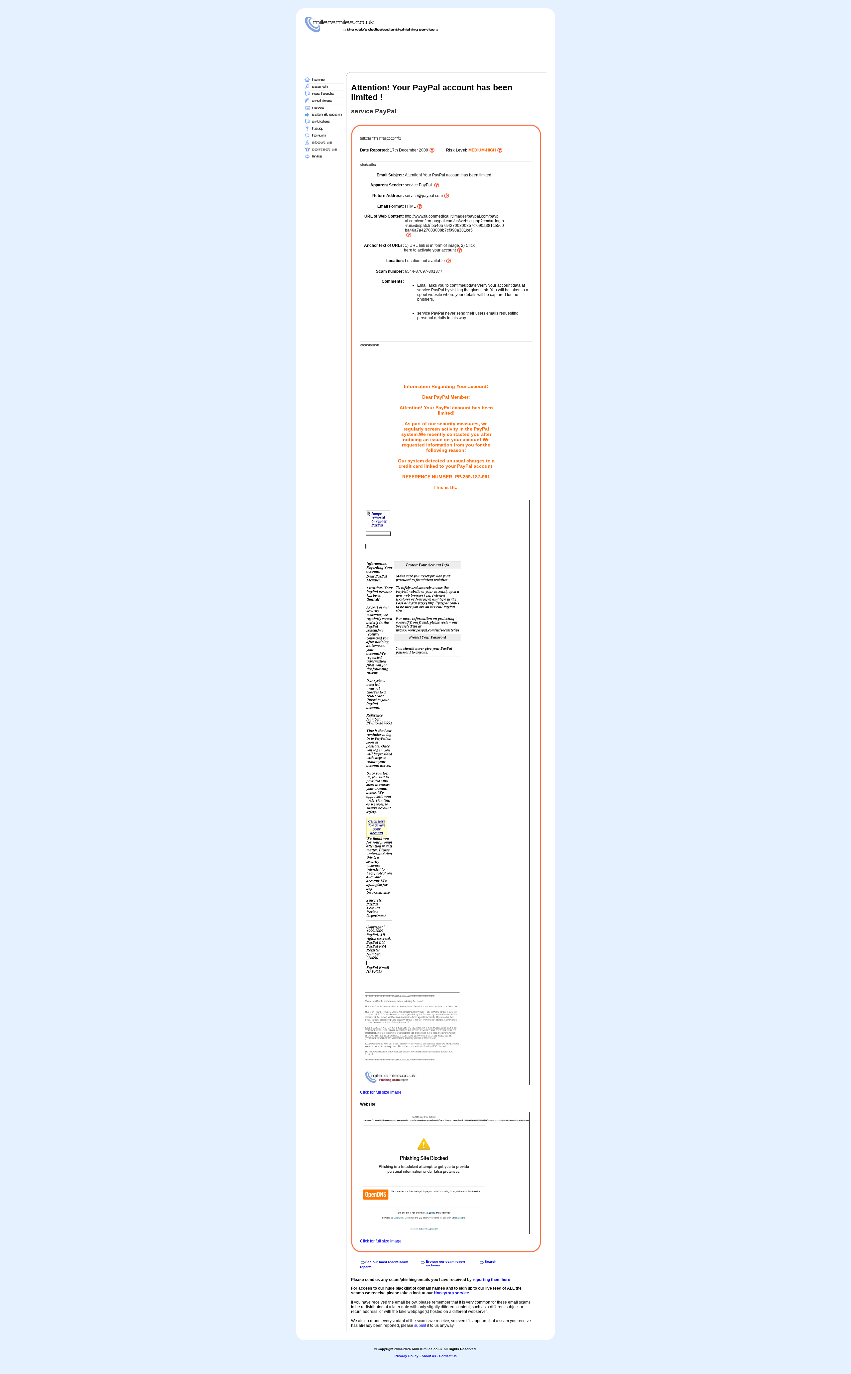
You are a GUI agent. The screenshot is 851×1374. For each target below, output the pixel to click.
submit (420, 1325)
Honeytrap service (451, 1293)
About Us (429, 1356)
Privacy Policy (407, 1356)
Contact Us (448, 1356)
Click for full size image (381, 1092)
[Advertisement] (425, 52)
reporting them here (491, 1279)
